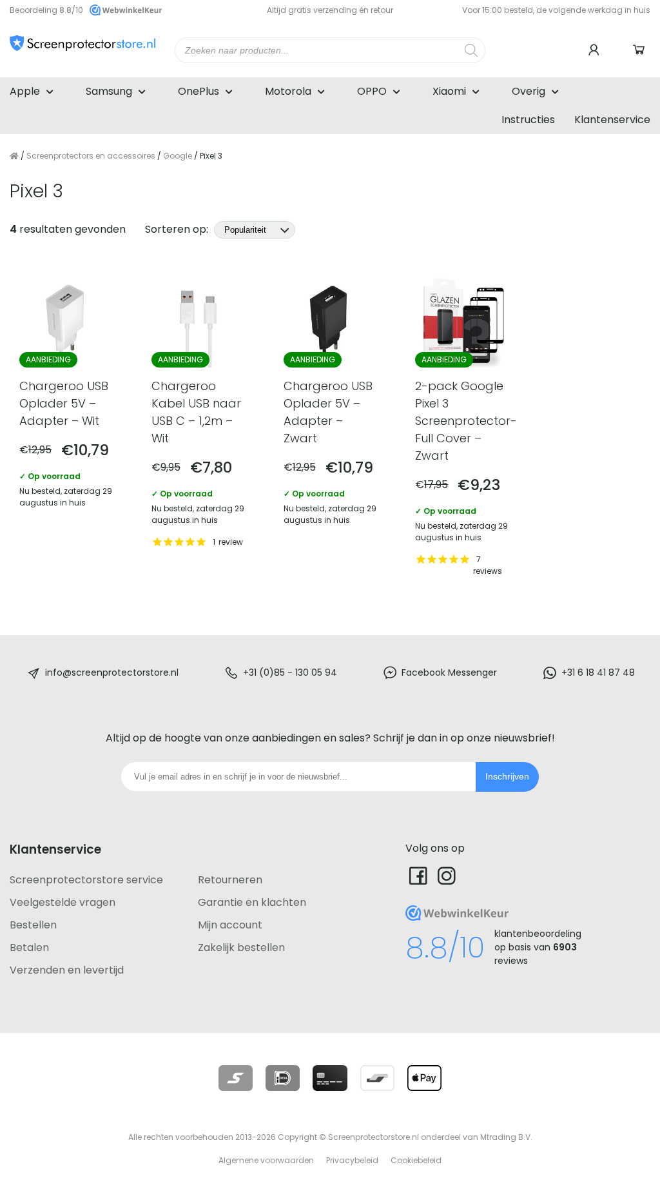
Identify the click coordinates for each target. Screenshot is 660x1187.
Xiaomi (449, 91)
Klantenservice (612, 119)
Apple (25, 91)
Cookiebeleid (416, 1160)
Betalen (29, 947)
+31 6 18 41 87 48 (598, 672)
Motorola (288, 91)
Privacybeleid (352, 1160)
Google (177, 155)
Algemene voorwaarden (266, 1160)
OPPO (372, 91)
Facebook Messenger (449, 672)
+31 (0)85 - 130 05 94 (290, 672)
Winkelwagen (640, 50)
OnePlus (198, 91)
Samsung (109, 91)
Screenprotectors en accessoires (90, 155)
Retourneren (230, 879)
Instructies (528, 119)
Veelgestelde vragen (62, 902)
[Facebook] (418, 875)
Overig (528, 91)
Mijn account (230, 924)
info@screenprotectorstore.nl (112, 672)
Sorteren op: (178, 229)
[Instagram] (447, 875)
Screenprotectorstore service (86, 879)
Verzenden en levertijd (67, 970)
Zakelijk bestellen (241, 947)
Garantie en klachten (252, 902)
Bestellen (33, 924)
